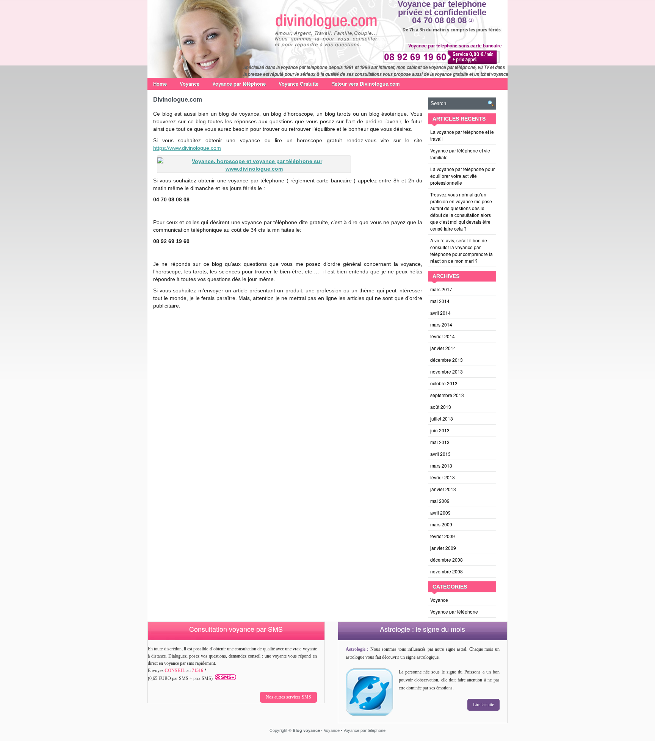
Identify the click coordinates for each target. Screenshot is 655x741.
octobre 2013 (444, 383)
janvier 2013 (443, 489)
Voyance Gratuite (298, 83)
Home (160, 83)
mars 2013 (441, 465)
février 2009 (442, 536)
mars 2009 (441, 524)
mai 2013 (440, 442)
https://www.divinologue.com (187, 148)
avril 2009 (440, 512)
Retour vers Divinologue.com (365, 83)
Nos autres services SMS (288, 697)
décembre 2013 (446, 359)
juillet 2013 (441, 418)
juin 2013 (440, 430)
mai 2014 (440, 301)
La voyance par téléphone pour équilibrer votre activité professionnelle (462, 176)
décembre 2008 (446, 559)
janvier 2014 (443, 348)
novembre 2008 (446, 571)
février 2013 (442, 477)
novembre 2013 (446, 371)
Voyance (189, 83)
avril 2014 (440, 312)
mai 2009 (440, 501)
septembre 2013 (447, 395)
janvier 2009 (443, 548)
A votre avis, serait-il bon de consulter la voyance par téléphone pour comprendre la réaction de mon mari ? (461, 250)
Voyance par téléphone (239, 83)
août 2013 (440, 406)
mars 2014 (441, 324)
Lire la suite (483, 704)
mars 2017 (441, 289)
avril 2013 (440, 454)
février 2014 (442, 336)
